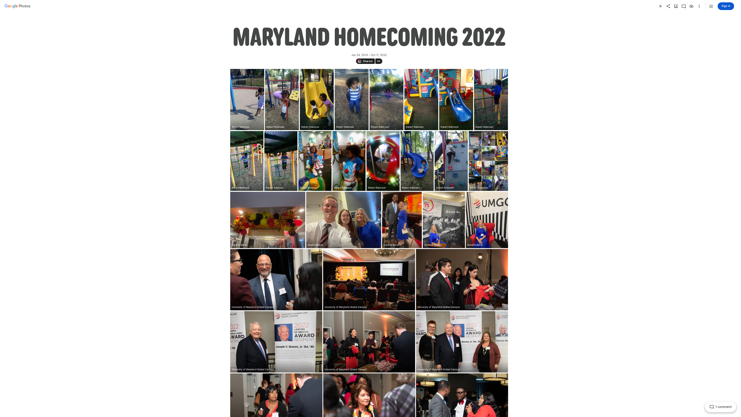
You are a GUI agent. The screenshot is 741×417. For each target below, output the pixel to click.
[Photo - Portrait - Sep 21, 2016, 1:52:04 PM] (417, 161)
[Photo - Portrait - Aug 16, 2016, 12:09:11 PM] (315, 161)
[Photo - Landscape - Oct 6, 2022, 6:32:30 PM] (343, 220)
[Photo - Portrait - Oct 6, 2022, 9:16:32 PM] (487, 220)
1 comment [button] (724, 407)
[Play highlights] (660, 6)
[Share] (668, 6)
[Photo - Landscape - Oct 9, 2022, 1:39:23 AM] (276, 279)
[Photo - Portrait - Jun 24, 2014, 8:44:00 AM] (247, 99)
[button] (711, 6)
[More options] (699, 6)
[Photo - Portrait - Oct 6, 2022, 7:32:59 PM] (402, 220)
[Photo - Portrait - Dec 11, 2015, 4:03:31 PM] (280, 161)
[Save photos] (691, 6)
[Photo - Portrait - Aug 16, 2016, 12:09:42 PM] (383, 161)
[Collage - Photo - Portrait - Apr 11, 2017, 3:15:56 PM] (488, 161)
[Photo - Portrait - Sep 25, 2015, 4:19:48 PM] (421, 99)
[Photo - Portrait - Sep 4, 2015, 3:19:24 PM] (317, 99)
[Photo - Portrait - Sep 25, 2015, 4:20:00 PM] (456, 99)
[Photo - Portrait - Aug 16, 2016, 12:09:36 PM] (348, 161)
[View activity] (684, 6)
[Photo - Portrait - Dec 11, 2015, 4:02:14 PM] (491, 99)
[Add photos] (676, 6)
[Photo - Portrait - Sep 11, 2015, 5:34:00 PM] (386, 99)
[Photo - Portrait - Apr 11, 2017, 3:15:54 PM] (451, 161)
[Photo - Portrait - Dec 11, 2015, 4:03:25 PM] (246, 161)
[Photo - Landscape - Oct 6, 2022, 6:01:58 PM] (267, 220)
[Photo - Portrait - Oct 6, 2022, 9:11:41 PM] (444, 220)
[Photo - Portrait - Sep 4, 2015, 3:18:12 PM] (282, 99)
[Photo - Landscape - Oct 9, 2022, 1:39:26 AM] (462, 342)
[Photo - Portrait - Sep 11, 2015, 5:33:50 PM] (352, 99)
